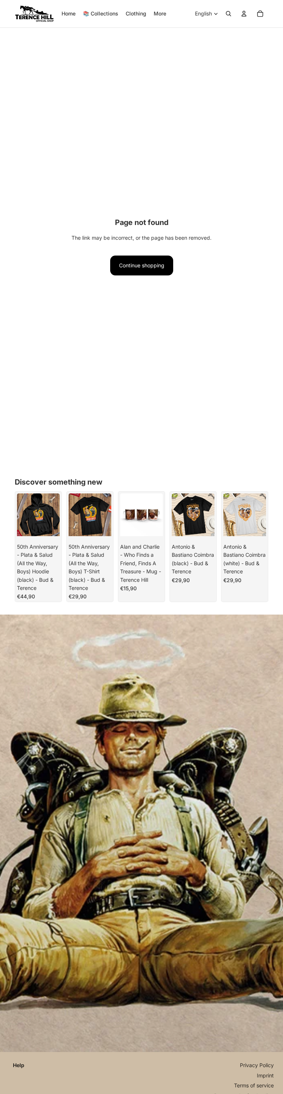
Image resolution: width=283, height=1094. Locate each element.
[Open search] (228, 14)
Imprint (265, 1075)
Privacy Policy (257, 1065)
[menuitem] (160, 14)
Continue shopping (141, 265)
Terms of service (254, 1085)
